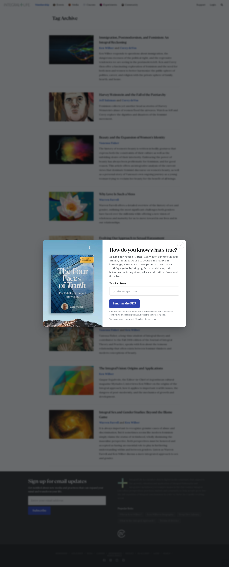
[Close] (180, 245)
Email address (117, 283)
